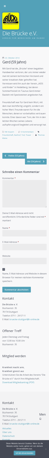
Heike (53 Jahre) (16, 155)
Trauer (28, 135)
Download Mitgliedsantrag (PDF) (18, 382)
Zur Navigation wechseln (4, 6)
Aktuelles (6, 428)
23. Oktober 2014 (12, 58)
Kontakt (6, 439)
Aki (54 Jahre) (34, 161)
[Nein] (45, 449)
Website (6, 256)
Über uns (6, 432)
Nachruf (17, 135)
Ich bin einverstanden (24, 453)
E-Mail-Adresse (10, 242)
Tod (23, 135)
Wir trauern (9, 132)
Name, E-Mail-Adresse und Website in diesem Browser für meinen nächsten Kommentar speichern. (24, 277)
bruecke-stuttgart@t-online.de (24, 319)
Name (6, 228)
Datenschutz (8, 436)
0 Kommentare (27, 132)
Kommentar (9, 178)
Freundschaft (7, 135)
